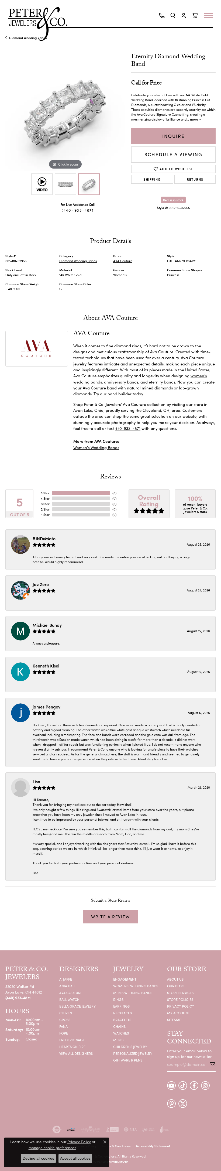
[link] (162, 15)
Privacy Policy (180, 1006)
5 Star (45, 493)
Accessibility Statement (153, 1145)
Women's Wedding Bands (96, 447)
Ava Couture (70, 992)
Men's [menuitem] (118, 1040)
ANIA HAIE (67, 986)
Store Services (180, 992)
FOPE (63, 1033)
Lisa (36, 781)
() (114, 493)
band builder (120, 393)
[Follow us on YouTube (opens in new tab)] (171, 1085)
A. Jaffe (65, 979)
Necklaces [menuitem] (122, 1013)
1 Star (45, 514)
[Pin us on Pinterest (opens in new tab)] (171, 1103)
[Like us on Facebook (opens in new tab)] (194, 1085)
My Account (178, 1013)
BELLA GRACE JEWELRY (77, 1006)
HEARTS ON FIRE (72, 1046)
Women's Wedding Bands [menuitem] (135, 986)
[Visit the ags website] (91, 1129)
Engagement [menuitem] (124, 979)
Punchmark (119, 1161)
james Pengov (46, 707)
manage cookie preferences (52, 1148)
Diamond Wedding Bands (78, 261)
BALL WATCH (69, 999)
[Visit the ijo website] (148, 1129)
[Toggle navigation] (211, 15)
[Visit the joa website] (164, 1129)
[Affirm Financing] (71, 1129)
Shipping (152, 179)
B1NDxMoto (44, 538)
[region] (65, 110)
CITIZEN (65, 1013)
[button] (173, 15)
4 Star (45, 498)
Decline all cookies (38, 1158)
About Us (175, 979)
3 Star (45, 503)
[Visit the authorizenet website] (57, 1129)
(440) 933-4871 (78, 210)
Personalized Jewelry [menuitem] (132, 1053)
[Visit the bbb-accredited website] (112, 1129)
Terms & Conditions (116, 1145)
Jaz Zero (41, 584)
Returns (195, 179)
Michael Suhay (47, 625)
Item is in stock (173, 200)
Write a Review (110, 916)
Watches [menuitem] (121, 1033)
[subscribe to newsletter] (210, 1064)
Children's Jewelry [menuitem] (130, 1046)
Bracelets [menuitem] (122, 1019)
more (194, 119)
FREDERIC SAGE (72, 1040)
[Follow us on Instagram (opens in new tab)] (205, 1085)
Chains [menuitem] (119, 1026)
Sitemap (174, 1019)
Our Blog (175, 986)
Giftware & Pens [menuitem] (127, 1060)
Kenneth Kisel (46, 666)
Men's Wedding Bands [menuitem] (132, 992)
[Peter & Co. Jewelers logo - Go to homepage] (40, 24)
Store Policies (180, 999)
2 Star (45, 509)
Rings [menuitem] (118, 999)
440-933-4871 (127, 428)
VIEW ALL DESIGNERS (76, 1053)
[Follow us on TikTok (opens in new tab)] (182, 1085)
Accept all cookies (75, 1158)
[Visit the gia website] (130, 1129)
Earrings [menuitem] (121, 1006)
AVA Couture (122, 261)
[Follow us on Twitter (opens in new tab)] (182, 1103)
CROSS (64, 1019)
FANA (63, 1026)
